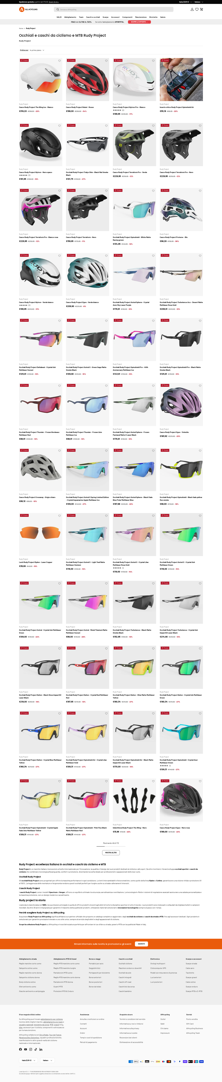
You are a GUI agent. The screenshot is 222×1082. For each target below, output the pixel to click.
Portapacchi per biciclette (99, 973)
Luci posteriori (156, 982)
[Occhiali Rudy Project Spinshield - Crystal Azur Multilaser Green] (181, 732)
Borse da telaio (95, 986)
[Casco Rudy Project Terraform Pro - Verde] (134, 144)
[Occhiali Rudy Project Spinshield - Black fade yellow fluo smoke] (181, 469)
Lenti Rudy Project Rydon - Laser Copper (35, 562)
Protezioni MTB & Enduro (64, 991)
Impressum (165, 1033)
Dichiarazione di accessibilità (131, 1042)
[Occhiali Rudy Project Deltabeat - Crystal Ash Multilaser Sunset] (40, 339)
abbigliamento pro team (53, 1022)
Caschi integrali (125, 977)
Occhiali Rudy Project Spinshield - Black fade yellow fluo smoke (181, 498)
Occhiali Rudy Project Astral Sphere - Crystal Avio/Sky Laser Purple (131, 303)
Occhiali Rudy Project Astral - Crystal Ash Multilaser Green (40, 631)
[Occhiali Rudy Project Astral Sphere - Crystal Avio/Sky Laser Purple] (134, 274)
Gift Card (189, 1024)
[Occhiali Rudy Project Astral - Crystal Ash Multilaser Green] (40, 602)
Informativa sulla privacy (129, 1028)
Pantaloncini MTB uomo (63, 973)
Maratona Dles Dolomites (29, 1037)
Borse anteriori (95, 977)
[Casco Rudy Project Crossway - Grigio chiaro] (40, 469)
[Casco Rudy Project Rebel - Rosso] (87, 79)
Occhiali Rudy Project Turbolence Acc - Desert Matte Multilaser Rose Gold (181, 303)
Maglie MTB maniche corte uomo (67, 963)
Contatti (83, 1024)
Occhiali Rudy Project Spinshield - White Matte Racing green (132, 238)
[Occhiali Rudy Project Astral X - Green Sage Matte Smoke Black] (87, 339)
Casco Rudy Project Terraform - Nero (81, 237)
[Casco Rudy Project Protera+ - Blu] (181, 209)
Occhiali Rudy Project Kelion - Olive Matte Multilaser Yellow (134, 696)
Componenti (127, 17)
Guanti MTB (58, 986)
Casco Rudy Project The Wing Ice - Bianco (36, 107)
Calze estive (191, 982)
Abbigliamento (70, 17)
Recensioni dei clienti (128, 1037)
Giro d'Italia (43, 1035)
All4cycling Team (193, 1033)
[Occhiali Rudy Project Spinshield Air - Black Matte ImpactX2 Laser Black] (134, 732)
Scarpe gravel (191, 977)
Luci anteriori (155, 977)
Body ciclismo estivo (27, 982)
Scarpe (105, 17)
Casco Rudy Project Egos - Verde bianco (82, 302)
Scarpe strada (191, 963)
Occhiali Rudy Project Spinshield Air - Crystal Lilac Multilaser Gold (86, 761)
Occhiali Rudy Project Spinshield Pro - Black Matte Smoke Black (180, 368)
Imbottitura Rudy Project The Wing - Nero (130, 828)
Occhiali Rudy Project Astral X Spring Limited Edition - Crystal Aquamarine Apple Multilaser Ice (87, 498)
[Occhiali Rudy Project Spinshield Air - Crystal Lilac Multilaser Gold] (87, 732)
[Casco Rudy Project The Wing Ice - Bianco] (40, 79)
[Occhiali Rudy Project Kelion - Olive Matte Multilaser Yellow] (134, 667)
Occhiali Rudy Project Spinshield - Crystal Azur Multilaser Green (179, 761)
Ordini (82, 1033)
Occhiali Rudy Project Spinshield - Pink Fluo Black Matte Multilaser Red (86, 829)
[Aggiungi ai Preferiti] (59, 61)
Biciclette (153, 17)
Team (81, 17)
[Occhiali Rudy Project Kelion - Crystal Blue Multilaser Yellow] (40, 732)
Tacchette (190, 973)
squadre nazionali (26, 1025)
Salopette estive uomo (28, 968)
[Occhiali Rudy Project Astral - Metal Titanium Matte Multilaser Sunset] (87, 602)
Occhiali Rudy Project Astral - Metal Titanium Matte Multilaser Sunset (86, 631)
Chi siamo (164, 1028)
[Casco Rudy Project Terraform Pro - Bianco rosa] (40, 209)
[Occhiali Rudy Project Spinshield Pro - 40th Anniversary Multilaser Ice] (134, 339)
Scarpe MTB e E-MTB (194, 991)
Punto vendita (192, 1019)
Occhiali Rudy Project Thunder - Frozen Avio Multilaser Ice (84, 433)
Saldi (162, 1024)
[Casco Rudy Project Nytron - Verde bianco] (40, 274)
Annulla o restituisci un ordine (92, 1019)
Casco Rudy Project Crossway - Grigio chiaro (37, 497)
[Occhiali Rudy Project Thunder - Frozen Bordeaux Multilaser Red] (40, 404)
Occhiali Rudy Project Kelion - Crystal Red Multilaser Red (87, 696)
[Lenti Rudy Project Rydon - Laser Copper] (40, 534)
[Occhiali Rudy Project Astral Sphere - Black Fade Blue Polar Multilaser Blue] (134, 469)
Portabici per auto (96, 963)
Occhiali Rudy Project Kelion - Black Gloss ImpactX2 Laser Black (40, 696)
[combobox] (113, 9)
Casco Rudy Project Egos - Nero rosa (175, 828)
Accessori (115, 17)
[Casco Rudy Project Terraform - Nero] (87, 209)
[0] (197, 9)
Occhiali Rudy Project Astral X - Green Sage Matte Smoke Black (86, 368)
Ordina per (24, 50)
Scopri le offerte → (139, 22)
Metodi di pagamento (88, 1042)
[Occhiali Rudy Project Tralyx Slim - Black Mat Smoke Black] (87, 144)
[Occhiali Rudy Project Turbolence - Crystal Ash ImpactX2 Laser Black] (181, 602)
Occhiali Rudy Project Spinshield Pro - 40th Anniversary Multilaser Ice (130, 368)
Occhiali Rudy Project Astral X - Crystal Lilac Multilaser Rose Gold (131, 563)
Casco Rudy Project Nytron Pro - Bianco (129, 107)
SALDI (59, 17)
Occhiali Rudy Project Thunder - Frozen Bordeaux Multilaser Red (39, 433)
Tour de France (55, 1035)
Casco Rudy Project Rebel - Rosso (80, 107)
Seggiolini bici (94, 968)
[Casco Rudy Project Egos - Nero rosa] (181, 800)
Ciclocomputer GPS (158, 968)
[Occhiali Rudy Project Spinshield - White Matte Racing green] (134, 209)
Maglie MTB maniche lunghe (65, 968)
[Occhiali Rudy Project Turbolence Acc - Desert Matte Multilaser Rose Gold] (181, 274)
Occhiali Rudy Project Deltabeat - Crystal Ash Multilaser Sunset (37, 368)
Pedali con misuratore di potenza (163, 973)
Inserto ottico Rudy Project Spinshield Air (177, 107)
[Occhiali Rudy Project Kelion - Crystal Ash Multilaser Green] (181, 667)
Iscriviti (141, 944)
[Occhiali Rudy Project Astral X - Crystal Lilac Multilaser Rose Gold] (134, 534)
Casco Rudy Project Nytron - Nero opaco (35, 172)
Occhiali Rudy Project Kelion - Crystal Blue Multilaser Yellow (40, 761)
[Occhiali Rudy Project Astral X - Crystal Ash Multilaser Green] (181, 534)
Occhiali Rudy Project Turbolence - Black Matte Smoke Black (132, 631)
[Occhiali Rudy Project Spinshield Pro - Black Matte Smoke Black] (181, 339)
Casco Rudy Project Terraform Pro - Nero (176, 172)
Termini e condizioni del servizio (132, 1019)
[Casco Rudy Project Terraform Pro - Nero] (181, 144)
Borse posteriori (95, 982)
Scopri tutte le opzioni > (55, 2)
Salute (162, 17)
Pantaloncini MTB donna (63, 982)
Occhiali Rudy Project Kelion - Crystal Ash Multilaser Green (181, 696)
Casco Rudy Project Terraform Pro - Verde (130, 172)
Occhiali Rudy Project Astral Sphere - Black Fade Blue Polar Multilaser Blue (133, 498)
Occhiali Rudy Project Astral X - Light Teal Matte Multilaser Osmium (85, 563)
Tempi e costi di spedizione (91, 1037)
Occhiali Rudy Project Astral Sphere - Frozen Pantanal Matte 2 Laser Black (131, 433)
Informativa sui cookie (128, 1033)
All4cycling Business (194, 1028)
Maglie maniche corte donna (30, 973)
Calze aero (190, 968)
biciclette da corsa (41, 1025)
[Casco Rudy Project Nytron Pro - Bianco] (134, 79)
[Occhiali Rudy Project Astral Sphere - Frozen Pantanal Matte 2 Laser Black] (134, 404)
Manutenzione (141, 17)
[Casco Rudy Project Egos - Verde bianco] (87, 274)
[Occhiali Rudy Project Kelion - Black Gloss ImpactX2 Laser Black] (40, 667)
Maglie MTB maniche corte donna (67, 977)
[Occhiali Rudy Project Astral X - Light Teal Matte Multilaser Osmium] (87, 534)
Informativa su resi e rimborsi (131, 1024)
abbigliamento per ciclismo (52, 1019)
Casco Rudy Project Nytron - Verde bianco (36, 302)
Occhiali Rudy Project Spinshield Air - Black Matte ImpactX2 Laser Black (133, 761)
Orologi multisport (157, 963)
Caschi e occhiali (93, 17)
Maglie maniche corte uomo (30, 963)
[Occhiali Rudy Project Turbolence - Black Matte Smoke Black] (134, 602)
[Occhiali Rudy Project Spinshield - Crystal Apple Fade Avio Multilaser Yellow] (40, 800)
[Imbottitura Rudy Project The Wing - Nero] (134, 800)
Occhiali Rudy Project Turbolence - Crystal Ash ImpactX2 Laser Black (179, 631)
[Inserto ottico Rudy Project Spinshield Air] (181, 79)
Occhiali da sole (125, 973)
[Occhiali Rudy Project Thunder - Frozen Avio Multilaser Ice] (87, 404)
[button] (201, 9)
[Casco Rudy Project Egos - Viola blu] (181, 404)
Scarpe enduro (192, 986)
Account (83, 1028)
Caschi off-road (125, 982)
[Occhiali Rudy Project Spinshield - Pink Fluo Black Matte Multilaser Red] (87, 800)
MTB (51, 1025)
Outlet (163, 1019)
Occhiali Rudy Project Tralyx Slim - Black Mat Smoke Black (87, 173)
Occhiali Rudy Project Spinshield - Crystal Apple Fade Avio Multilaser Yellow (38, 829)
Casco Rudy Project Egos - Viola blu (174, 432)
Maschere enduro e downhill (130, 968)
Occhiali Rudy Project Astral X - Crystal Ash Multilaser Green (177, 563)
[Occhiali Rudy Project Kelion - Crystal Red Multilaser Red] (87, 667)
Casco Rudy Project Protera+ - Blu (174, 237)
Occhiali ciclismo (125, 963)
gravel (56, 1025)
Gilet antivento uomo (27, 986)
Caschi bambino (125, 991)
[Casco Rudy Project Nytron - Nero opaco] (40, 144)
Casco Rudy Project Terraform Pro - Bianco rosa (38, 237)
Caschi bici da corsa (127, 986)
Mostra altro (111, 853)
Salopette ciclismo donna (29, 977)
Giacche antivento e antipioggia (32, 991)
